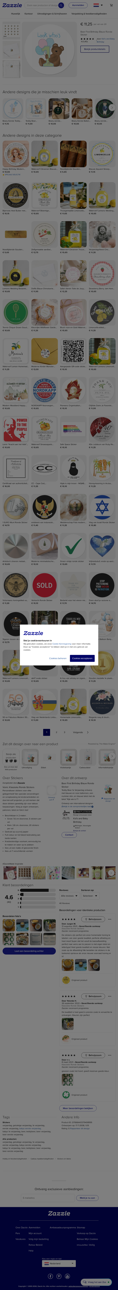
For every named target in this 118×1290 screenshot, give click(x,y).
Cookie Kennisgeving (61, 644)
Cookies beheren (57, 658)
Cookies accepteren (82, 658)
